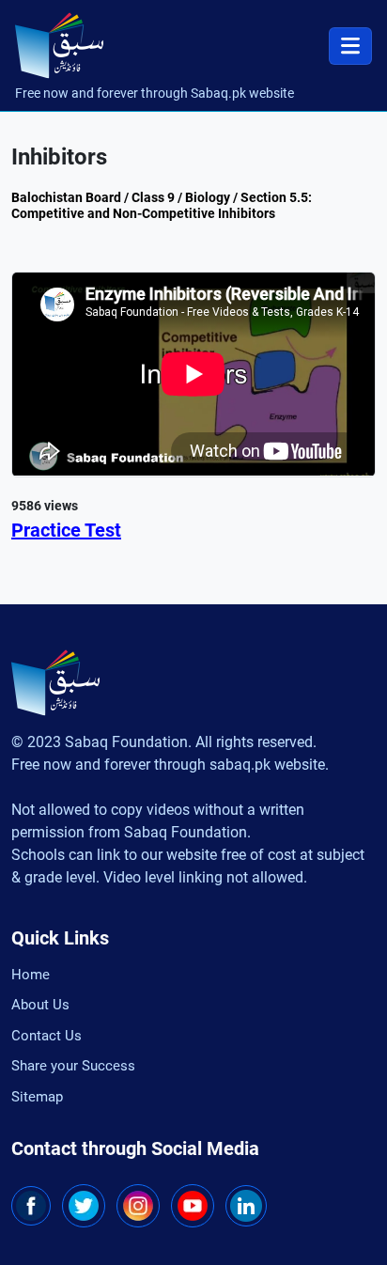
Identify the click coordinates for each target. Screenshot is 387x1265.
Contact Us (46, 1035)
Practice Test (66, 530)
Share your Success (73, 1065)
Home (30, 974)
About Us (40, 1004)
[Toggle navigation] (350, 46)
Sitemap (37, 1096)
